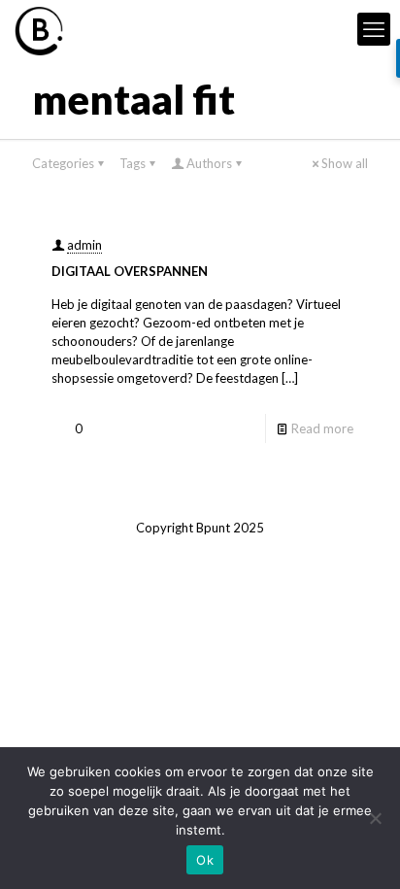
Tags (132, 163)
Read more (322, 428)
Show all (344, 163)
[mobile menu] (373, 29)
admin (84, 245)
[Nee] (375, 818)
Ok (205, 860)
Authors (209, 163)
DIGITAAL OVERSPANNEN (129, 271)
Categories (63, 163)
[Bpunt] (39, 29)
